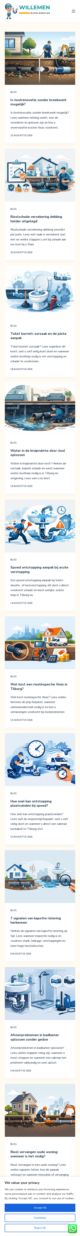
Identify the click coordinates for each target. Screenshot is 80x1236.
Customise (40, 1218)
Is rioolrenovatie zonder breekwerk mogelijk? (38, 102)
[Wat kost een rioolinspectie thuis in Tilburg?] (40, 642)
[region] (40, 1206)
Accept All (40, 1207)
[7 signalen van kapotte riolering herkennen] (40, 876)
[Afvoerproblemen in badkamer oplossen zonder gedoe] (40, 993)
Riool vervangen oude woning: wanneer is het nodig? (34, 1154)
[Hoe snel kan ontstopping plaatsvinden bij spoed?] (40, 759)
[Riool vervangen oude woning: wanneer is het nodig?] (40, 1110)
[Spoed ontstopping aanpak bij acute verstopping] (40, 525)
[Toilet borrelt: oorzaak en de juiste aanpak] (40, 292)
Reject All (40, 1228)
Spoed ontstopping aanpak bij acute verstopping (39, 569)
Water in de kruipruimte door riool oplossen (37, 452)
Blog (13, 92)
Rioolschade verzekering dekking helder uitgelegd (36, 218)
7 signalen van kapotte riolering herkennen (35, 920)
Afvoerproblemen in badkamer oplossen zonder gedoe (34, 1037)
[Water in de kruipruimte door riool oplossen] (40, 408)
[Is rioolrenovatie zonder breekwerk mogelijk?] (40, 58)
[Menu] (73, 11)
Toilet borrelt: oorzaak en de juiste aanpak (38, 335)
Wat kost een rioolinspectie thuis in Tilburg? (38, 686)
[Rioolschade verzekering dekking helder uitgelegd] (40, 175)
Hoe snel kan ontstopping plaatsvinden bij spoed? (31, 803)
